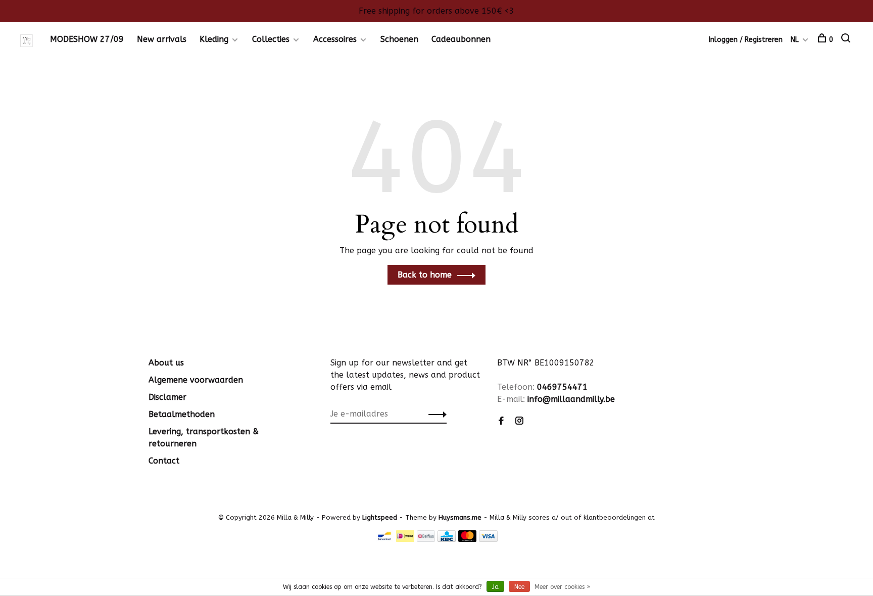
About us (166, 363)
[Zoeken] (847, 39)
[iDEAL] (405, 539)
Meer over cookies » (562, 586)
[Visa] (488, 539)
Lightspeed (379, 517)
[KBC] (447, 539)
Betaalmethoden (182, 414)
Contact (164, 461)
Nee (519, 586)
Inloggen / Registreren (746, 39)
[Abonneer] (435, 414)
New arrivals (161, 39)
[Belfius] (426, 539)
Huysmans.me (461, 517)
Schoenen (399, 39)
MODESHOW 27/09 (87, 39)
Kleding (214, 39)
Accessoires (335, 39)
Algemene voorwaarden (196, 380)
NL (795, 39)
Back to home (425, 275)
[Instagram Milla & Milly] (519, 421)
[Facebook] (501, 421)
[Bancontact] (384, 539)
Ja (495, 586)
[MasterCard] (467, 539)
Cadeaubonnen (461, 39)
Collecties (270, 39)
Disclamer (167, 397)
